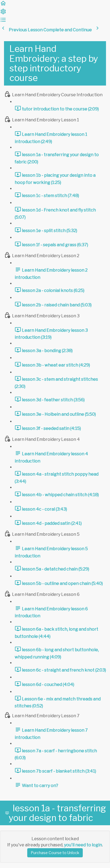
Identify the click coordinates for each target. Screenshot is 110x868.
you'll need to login (83, 844)
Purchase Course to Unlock (55, 852)
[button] (3, 4)
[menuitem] (3, 13)
